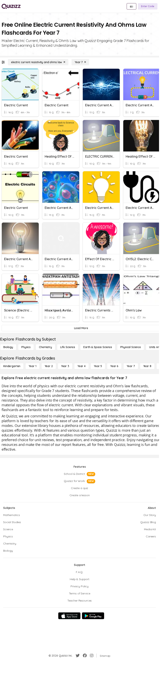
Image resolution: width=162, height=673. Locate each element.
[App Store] (69, 615)
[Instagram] (91, 655)
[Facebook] (85, 655)
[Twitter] (78, 655)
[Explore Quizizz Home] (11, 6)
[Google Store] (93, 615)
